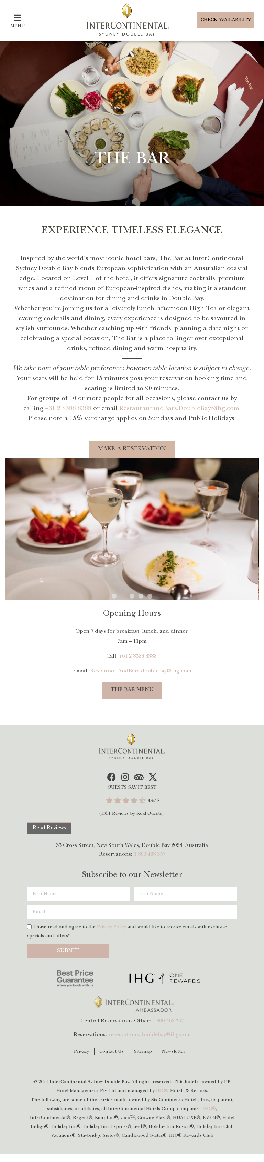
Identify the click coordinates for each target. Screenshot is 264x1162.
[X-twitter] (153, 777)
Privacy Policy (111, 927)
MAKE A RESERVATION (132, 449)
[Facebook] (112, 777)
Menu (17, 26)
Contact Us (111, 1051)
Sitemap (143, 1051)
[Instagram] (125, 777)
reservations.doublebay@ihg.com (149, 1035)
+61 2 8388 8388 (68, 408)
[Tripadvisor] (139, 777)
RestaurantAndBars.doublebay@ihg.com (140, 671)
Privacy (81, 1051)
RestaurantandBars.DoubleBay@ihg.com (179, 408)
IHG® (162, 1091)
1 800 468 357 (149, 855)
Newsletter (173, 1051)
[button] (114, 596)
